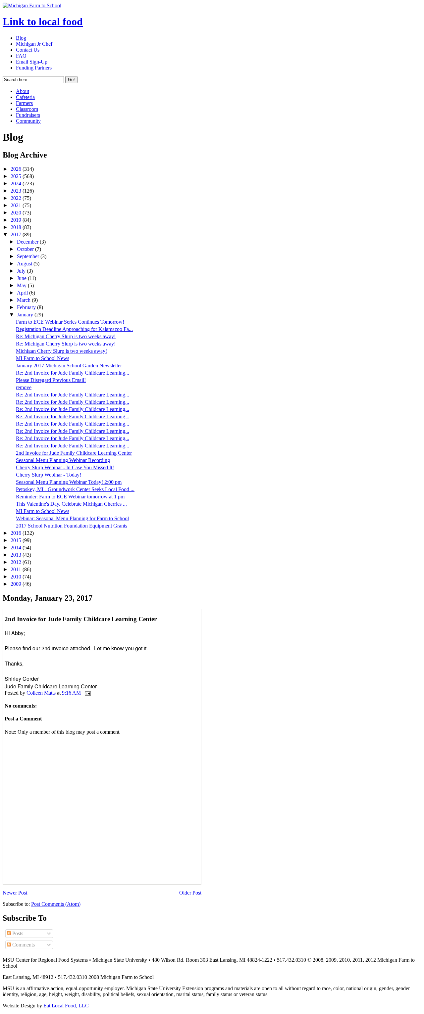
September (28, 256)
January (25, 314)
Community (28, 121)
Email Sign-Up (31, 62)
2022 (17, 198)
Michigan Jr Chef (34, 44)
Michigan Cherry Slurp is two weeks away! (61, 351)
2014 (17, 547)
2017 (17, 234)
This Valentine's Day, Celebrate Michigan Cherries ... (71, 504)
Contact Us (27, 50)
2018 (17, 227)
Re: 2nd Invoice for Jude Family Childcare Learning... (72, 373)
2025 (17, 176)
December (28, 242)
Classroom (27, 109)
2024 (17, 183)
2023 (17, 191)
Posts (17, 933)
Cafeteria (25, 97)
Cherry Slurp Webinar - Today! (48, 475)
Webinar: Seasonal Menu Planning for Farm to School (72, 518)
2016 (17, 533)
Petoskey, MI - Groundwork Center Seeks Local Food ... (75, 489)
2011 (17, 569)
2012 (17, 562)
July (22, 271)
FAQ (21, 56)
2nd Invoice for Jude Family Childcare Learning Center (74, 453)
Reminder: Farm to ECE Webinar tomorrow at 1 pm (70, 496)
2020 (17, 212)
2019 (17, 220)
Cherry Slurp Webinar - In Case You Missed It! (65, 467)
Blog (21, 38)
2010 (17, 576)
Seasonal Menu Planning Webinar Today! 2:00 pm (69, 482)
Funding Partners (34, 67)
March (24, 300)
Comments (23, 944)
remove (23, 387)
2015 (17, 540)
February (27, 307)
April (23, 293)
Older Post (190, 893)
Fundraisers (28, 115)
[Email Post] (87, 693)
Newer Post (15, 893)
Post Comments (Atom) (55, 904)
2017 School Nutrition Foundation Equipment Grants (71, 526)
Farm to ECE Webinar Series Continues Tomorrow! (70, 322)
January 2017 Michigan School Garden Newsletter (69, 365)
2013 (17, 555)
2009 (17, 584)
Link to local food (43, 21)
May (22, 285)
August (25, 263)
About (22, 91)
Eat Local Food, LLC (66, 1005)
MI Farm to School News (42, 358)
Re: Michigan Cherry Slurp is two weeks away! (66, 336)
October (26, 249)
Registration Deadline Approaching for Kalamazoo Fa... (74, 329)
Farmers (24, 103)
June (22, 278)
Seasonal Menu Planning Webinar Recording (63, 460)
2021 (17, 205)
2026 (17, 169)
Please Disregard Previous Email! (51, 380)
